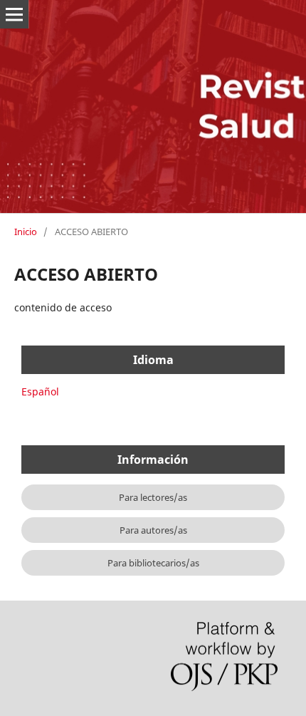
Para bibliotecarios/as (153, 562)
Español (40, 391)
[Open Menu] (14, 14)
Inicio (25, 231)
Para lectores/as (153, 497)
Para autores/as (153, 530)
